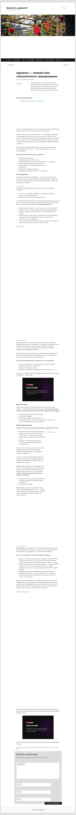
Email (19, 791)
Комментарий (20, 764)
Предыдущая (10, 64)
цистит (53, 369)
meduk (32, 79)
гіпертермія (22, 193)
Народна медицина (49, 60)
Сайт (18, 799)
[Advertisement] (38, 47)
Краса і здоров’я (16, 60)
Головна (9, 60)
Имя (19, 784)
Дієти (24, 60)
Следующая (66, 64)
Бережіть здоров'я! (17, 7)
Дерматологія (39, 60)
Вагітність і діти (59, 60)
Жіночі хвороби (30, 60)
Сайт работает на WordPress (38, 809)
